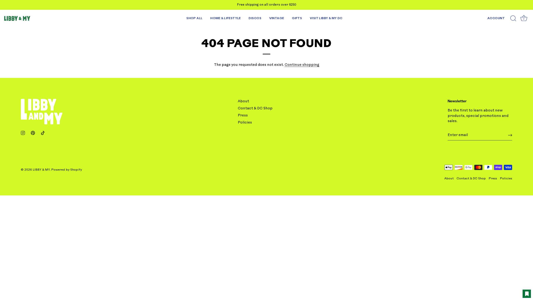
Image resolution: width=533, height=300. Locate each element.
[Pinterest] (33, 133)
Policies (245, 122)
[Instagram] (23, 133)
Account (496, 18)
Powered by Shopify (66, 169)
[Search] (513, 18)
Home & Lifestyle (225, 18)
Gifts (297, 18)
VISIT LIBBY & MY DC (326, 18)
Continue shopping (302, 65)
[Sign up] (510, 135)
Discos (255, 18)
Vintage (276, 18)
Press (243, 115)
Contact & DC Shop (255, 108)
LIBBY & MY (41, 169)
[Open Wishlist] (527, 294)
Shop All (194, 18)
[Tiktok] (43, 133)
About (243, 101)
